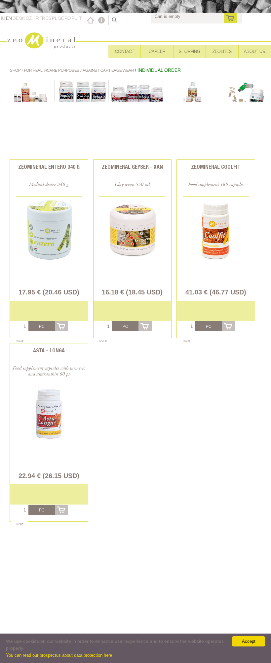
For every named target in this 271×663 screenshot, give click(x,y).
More (19, 340)
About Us (254, 51)
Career (157, 51)
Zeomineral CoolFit (215, 167)
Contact (124, 51)
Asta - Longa (49, 350)
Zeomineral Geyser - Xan (132, 167)
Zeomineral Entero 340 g (49, 167)
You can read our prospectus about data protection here (59, 655)
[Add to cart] (61, 326)
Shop (16, 70)
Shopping (189, 51)
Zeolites (222, 51)
